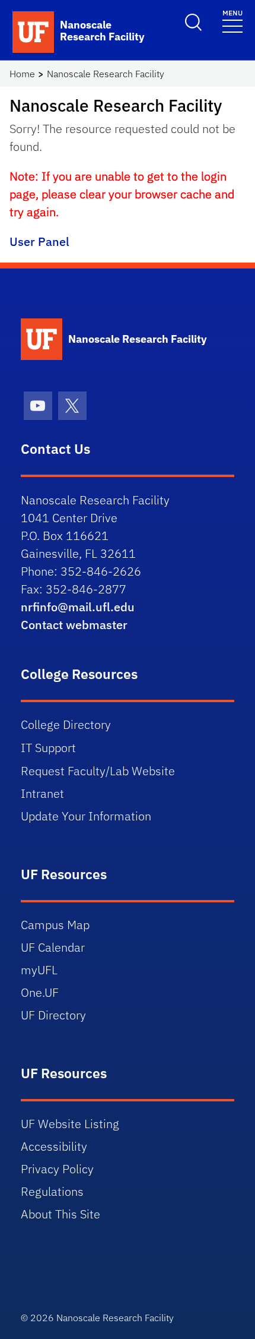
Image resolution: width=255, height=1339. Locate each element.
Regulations (52, 1191)
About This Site (60, 1214)
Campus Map (55, 925)
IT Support (48, 748)
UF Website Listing (70, 1124)
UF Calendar (53, 947)
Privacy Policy (57, 1169)
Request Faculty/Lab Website (98, 771)
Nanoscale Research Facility (105, 74)
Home (22, 74)
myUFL (39, 970)
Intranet (42, 793)
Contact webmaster (74, 625)
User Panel (39, 241)
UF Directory (53, 1015)
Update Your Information (86, 816)
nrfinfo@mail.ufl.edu (78, 607)
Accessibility (54, 1146)
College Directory (66, 724)
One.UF (40, 992)
